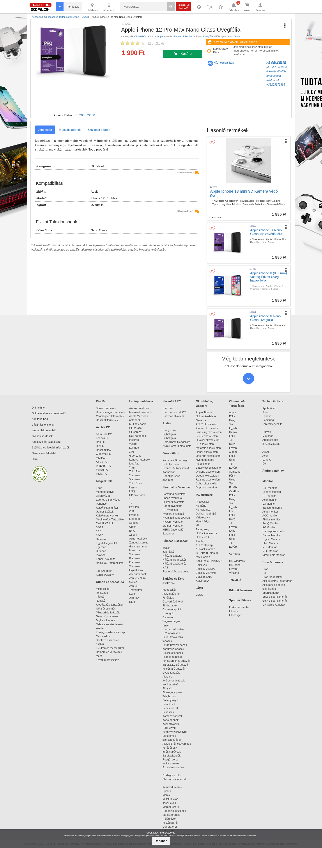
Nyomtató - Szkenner (177, 487)
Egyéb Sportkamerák (275, 596)
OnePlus (234, 491)
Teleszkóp (102, 592)
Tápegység (202, 529)
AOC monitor (270, 515)
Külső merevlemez (107, 515)
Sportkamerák (270, 592)
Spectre (133, 522)
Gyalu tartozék (171, 672)
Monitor (267, 481)
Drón (265, 569)
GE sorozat (136, 428)
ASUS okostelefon (207, 424)
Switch (133, 582)
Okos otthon (171, 453)
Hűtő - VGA (202, 537)
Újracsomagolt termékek (110, 412)
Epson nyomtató (172, 498)
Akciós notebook (139, 408)
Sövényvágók (173, 700)
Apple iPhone (204, 412)
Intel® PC (101, 473)
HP (264, 428)
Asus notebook (138, 538)
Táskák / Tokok (104, 523)
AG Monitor (269, 527)
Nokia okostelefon (206, 416)
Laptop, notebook (141, 401)
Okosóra (201, 420)
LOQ (132, 491)
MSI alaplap (203, 557)
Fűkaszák (168, 712)
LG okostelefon (205, 444)
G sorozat (135, 455)
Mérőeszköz (103, 636)
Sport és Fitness (240, 600)
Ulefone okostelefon (208, 471)
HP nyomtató (170, 509)
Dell (264, 463)
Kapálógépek (171, 720)
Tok (231, 424)
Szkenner (168, 533)
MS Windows (237, 561)
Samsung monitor (272, 507)
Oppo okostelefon (206, 487)
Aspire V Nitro (138, 578)
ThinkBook (135, 483)
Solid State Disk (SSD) (209, 561)
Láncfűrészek (172, 708)
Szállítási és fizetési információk (50, 447)
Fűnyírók (168, 688)
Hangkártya (203, 521)
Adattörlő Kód (40, 419)
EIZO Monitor (270, 543)
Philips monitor (271, 519)
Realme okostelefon (208, 479)
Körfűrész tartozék (173, 649)
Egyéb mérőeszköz (107, 660)
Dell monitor (269, 487)
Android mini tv (273, 470)
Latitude (134, 447)
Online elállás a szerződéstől (49, 413)
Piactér (100, 401)
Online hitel (38, 407)
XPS (131, 451)
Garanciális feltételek (44, 453)
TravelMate (136, 590)
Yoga (132, 467)
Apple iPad (269, 408)
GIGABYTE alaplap (208, 553)
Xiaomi (233, 452)
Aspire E (134, 586)
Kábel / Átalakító (106, 559)
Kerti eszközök (171, 684)
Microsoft (267, 435)
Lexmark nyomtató (173, 502)
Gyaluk (171, 791)
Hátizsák (101, 539)
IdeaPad (134, 463)
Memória (201, 505)
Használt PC (103, 450)
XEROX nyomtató (173, 529)
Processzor (202, 501)
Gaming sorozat (139, 546)
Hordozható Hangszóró (176, 442)
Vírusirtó (234, 572)
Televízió (235, 580)
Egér (99, 487)
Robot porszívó (171, 464)
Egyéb (233, 428)
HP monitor (269, 495)
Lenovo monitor (271, 491)
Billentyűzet (103, 495)
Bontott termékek (106, 408)
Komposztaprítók (172, 716)
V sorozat (134, 479)
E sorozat (134, 562)
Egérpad (101, 547)
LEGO (199, 594)
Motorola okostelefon (208, 448)
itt (258, 836)
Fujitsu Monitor (271, 539)
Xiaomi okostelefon (207, 428)
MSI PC (100, 457)
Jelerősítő (168, 551)
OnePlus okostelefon (208, 455)
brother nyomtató (173, 525)
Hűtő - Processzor (206, 533)
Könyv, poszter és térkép (110, 632)
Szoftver (234, 554)
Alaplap (200, 541)
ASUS (266, 451)
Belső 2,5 (201, 565)
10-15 (99, 527)
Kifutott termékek (240, 590)
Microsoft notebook (140, 412)
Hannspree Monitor (273, 531)
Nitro (132, 601)
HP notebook (137, 495)
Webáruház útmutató (44, 430)
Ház (198, 525)
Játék (199, 588)
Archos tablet (270, 439)
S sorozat (134, 566)
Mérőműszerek (171, 807)
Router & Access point (176, 571)
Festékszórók (170, 822)
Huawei (233, 432)
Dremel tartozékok (175, 629)
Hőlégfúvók (169, 818)
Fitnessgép (235, 615)
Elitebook (134, 518)
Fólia (232, 416)
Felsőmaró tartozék (174, 668)
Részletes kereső (183, 6)
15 (130, 499)
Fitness (233, 611)
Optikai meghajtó (206, 513)
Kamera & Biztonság (175, 460)
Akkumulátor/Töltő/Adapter (278, 581)
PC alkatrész (204, 495)
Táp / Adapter (104, 570)
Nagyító (100, 600)
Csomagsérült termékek (110, 416)
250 (131, 511)
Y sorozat (134, 475)
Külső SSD (202, 580)
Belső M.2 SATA (205, 568)
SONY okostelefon (207, 436)
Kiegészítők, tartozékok (109, 604)
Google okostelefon (207, 475)
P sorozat (134, 558)
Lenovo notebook (139, 459)
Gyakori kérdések (42, 436)
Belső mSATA (204, 576)
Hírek (35, 459)
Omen (132, 526)
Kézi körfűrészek (174, 787)
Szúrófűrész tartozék (175, 645)
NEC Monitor (270, 551)
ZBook (133, 534)
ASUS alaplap (205, 545)
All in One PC (104, 434)
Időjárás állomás (106, 608)
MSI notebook (137, 424)
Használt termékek (107, 420)
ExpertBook (136, 570)
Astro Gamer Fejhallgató (177, 446)
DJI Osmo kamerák (274, 604)
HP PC (100, 446)
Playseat (101, 555)
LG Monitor (269, 503)
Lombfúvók (169, 704)
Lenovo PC (102, 438)
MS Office (235, 565)
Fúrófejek (170, 597)
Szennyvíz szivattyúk (175, 731)
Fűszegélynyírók (173, 692)
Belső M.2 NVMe (206, 572)
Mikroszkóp (103, 588)
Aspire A (134, 597)
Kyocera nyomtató (173, 513)
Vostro (133, 443)
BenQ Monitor (270, 523)
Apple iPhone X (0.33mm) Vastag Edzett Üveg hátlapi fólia (268, 276)
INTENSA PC (103, 465)
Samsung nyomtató (174, 494)
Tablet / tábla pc (273, 401)
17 (130, 503)
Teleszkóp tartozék (107, 616)
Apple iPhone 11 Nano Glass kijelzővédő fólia (266, 232)
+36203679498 (84, 115)
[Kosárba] (212, 141)
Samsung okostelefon (209, 432)
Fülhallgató (169, 438)
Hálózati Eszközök (175, 541)
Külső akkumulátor (107, 507)
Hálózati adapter (172, 555)
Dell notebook (137, 435)
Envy (132, 530)
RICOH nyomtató (173, 521)
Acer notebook (138, 574)
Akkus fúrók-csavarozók (177, 743)
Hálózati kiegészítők (174, 559)
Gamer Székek (104, 511)
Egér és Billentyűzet (108, 499)
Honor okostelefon (207, 452)
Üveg (232, 420)
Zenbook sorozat (139, 542)
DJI (264, 573)
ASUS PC (102, 461)
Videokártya (203, 517)
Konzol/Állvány (105, 574)
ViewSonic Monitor (273, 555)
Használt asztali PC (174, 412)
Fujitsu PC (102, 469)
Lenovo (266, 416)
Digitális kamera (105, 620)
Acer (265, 455)
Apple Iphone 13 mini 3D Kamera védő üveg (244, 193)
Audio (167, 423)
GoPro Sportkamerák (274, 600)
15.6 (98, 531)
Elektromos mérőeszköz (110, 648)
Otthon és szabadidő (110, 582)
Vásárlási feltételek (43, 424)
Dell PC (100, 442)
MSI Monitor (269, 547)
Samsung (235, 471)
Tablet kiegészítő (272, 424)
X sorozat (134, 554)
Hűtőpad (101, 551)
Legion (133, 487)
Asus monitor (270, 511)
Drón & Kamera (272, 562)
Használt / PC (172, 401)
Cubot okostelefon (207, 483)
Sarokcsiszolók (173, 755)
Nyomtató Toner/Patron (176, 517)
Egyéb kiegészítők (107, 543)
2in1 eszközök (271, 443)
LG (231, 511)
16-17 (99, 535)
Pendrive (101, 503)
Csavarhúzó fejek (175, 601)
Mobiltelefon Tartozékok (110, 519)
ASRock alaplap (206, 549)
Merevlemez (203, 509)
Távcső (100, 596)
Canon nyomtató (172, 505)
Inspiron (134, 439)
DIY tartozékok (171, 633)
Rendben (161, 841)
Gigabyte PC (103, 453)
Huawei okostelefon (207, 440)
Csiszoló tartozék (173, 652)
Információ (109, 10)
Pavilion (134, 507)
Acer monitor (270, 499)
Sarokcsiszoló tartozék (176, 664)
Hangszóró (169, 430)
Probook (134, 514)
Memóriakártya (105, 491)
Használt (168, 408)
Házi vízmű (169, 728)
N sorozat (135, 550)
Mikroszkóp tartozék (108, 612)
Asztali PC (103, 427)
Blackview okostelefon (209, 467)
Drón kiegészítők (272, 577)
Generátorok (170, 826)
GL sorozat (135, 432)
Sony (232, 530)
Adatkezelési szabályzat (46, 441)
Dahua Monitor (271, 535)
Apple (232, 412)
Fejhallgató (169, 434)
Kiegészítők (104, 481)
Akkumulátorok (173, 593)
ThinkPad (135, 471)
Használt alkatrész (173, 416)
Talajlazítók (169, 696)
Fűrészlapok (172, 605)
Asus (265, 412)
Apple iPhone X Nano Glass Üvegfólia (265, 318)
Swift (132, 593)
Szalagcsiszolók (172, 775)
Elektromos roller (239, 607)
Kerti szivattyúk (171, 724)
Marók (169, 795)
